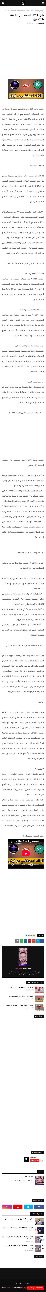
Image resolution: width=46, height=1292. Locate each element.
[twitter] (28, 1207)
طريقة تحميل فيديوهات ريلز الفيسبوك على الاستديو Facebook (17, 1238)
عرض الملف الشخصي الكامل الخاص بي (23, 1180)
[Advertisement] (23, 51)
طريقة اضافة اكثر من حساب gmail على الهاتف (19, 1005)
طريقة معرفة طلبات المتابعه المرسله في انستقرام (18, 1228)
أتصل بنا (26, 1283)
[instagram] (7, 1207)
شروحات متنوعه (28, 10)
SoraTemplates (23, 1289)
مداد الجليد (10, 1287)
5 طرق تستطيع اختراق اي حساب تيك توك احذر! (19, 1219)
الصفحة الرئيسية (39, 10)
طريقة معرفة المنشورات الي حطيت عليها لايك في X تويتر (17, 1247)
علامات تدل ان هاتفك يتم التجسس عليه (21, 996)
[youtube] (18, 1207)
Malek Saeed (40, 23)
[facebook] (39, 1207)
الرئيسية (18, 1283)
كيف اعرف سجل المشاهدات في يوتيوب (21, 987)
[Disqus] (23, 1052)
